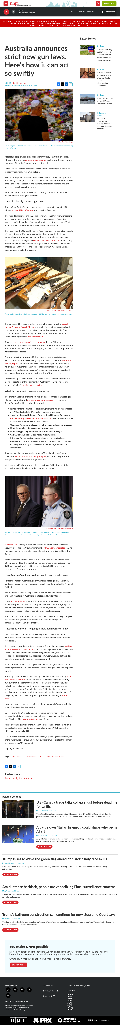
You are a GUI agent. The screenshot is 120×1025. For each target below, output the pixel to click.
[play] (6, 11)
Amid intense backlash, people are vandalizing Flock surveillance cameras (58, 886)
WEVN (70, 1004)
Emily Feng (6, 918)
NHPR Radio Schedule (51, 991)
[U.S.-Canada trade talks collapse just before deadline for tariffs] (18, 809)
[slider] (17, 11)
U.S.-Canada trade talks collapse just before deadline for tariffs (76, 804)
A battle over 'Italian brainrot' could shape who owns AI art (76, 829)
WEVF (70, 998)
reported (32, 385)
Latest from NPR (34, 757)
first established (18, 601)
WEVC (70, 996)
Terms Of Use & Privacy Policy (79, 986)
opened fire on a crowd (35, 160)
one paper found (35, 336)
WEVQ (70, 1008)
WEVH (70, 1000)
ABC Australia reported (54, 547)
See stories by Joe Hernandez (19, 778)
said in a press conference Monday (29, 342)
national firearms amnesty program (30, 456)
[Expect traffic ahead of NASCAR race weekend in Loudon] (87, 99)
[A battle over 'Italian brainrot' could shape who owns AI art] (18, 834)
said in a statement (31, 719)
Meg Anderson (7, 891)
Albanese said (11, 544)
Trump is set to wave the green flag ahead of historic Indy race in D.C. (55, 858)
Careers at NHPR (49, 996)
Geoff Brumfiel (41, 835)
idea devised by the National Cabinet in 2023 (30, 418)
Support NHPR (18, 964)
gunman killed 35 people (23, 210)
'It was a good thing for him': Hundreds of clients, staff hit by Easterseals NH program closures (104, 54)
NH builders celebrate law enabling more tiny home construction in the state (104, 123)
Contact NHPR (48, 986)
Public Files (72, 990)
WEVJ (70, 1002)
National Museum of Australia (46, 240)
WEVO (70, 1006)
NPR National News (55, 757)
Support (110, 3)
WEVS (70, 1010)
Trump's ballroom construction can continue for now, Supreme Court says (58, 914)
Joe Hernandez (19, 83)
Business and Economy (101, 114)
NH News (100, 46)
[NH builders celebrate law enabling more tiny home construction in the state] (87, 117)
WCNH (70, 995)
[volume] (13, 11)
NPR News (17, 757)
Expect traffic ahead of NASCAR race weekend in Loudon (105, 101)
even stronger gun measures (40, 400)
